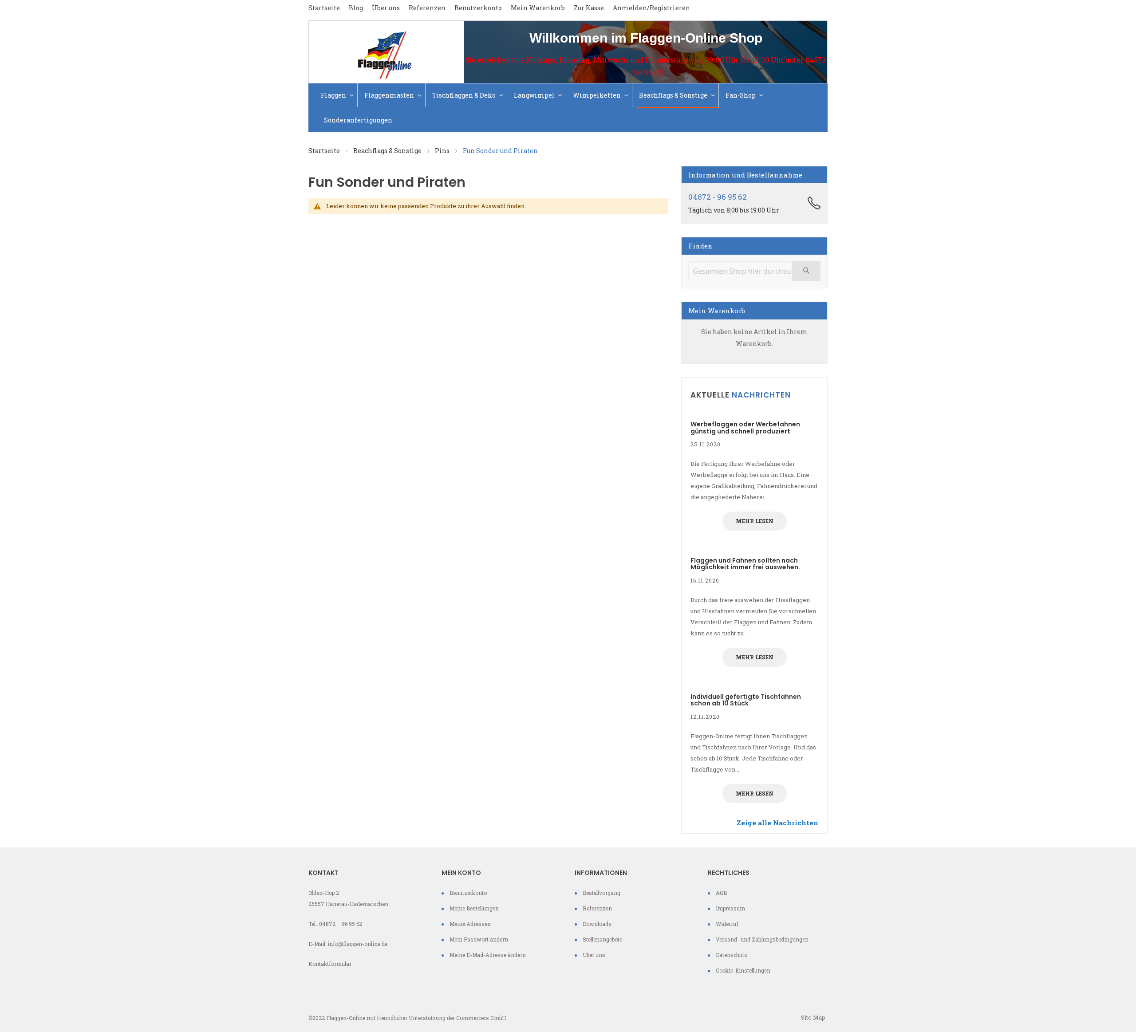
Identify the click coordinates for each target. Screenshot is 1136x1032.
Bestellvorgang (601, 892)
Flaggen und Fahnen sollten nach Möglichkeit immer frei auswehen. (745, 563)
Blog (356, 8)
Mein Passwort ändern (479, 939)
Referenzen (427, 8)
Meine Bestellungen (474, 908)
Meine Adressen (470, 923)
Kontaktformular (329, 963)
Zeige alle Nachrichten (777, 822)
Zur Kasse (589, 8)
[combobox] (754, 271)
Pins (443, 150)
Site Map (813, 1017)
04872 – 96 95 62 (340, 923)
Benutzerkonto (478, 8)
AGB (721, 892)
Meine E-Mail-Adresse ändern (488, 954)
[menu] (568, 107)
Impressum (730, 908)
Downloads (597, 923)
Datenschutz (731, 954)
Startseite (324, 8)
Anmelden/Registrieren (651, 8)
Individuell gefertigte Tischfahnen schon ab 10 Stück (745, 700)
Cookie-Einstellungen (743, 970)
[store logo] (386, 52)
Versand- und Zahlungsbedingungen (762, 939)
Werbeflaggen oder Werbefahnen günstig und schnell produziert (745, 427)
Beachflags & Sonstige (388, 150)
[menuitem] (338, 95)
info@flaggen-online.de (357, 943)
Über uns (386, 8)
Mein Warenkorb (538, 8)
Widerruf (727, 923)
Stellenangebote (602, 939)
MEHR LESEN (754, 520)
